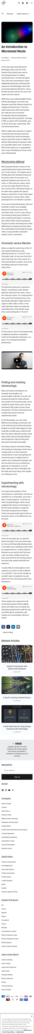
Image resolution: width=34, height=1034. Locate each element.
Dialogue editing (7, 975)
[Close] (32, 1016)
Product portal (6, 877)
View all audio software (9, 946)
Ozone (4, 909)
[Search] (19, 3)
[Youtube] (9, 790)
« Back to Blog (7, 632)
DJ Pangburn (5, 57)
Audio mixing (6, 963)
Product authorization (9, 862)
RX (2, 905)
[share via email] (18, 627)
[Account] (23, 3)
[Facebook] (3, 790)
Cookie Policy (20, 1032)
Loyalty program (7, 880)
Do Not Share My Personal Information (14, 830)
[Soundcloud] (13, 790)
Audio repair (6, 971)
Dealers (4, 888)
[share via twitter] (8, 627)
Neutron (4, 913)
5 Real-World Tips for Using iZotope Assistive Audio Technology (17, 727)
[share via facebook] (3, 627)
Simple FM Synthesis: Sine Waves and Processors (17, 667)
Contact (4, 807)
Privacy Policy (10, 1032)
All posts (10, 14)
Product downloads (8, 873)
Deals (3, 884)
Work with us (6, 811)
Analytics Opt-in (7, 848)
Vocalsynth (5, 920)
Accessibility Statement (9, 837)
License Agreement (8, 833)
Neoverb (4, 928)
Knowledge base (7, 866)
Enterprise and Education (10, 822)
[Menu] (32, 3)
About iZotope (6, 804)
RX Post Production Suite (10, 939)
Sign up (17, 777)
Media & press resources (10, 818)
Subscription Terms (8, 841)
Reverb (24, 57)
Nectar (4, 916)
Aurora (4, 924)
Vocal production (7, 986)
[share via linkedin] (13, 627)
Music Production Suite (9, 935)
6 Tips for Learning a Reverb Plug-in (17, 697)
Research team (6, 815)
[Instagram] (6, 790)
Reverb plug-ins (7, 942)
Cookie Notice (6, 826)
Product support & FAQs (9, 892)
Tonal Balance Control (9, 931)
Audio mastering (23, 14)
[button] (2, 14)
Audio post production (9, 967)
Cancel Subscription (8, 845)
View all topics (6, 990)
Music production (16, 57)
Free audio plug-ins (8, 869)
